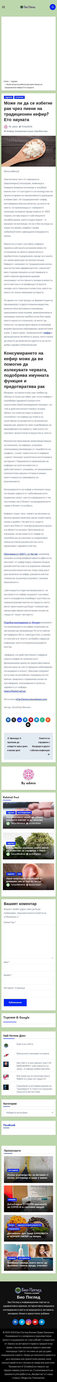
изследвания (24, 812)
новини (12, 1199)
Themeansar (38, 1378)
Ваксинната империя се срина (33, 1053)
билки (11, 1225)
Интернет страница (14, 988)
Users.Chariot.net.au (15, 691)
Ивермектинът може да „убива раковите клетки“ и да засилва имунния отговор (24, 820)
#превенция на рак (24, 131)
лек (19, 874)
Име (6, 962)
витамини (13, 1170)
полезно (19, 97)
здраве (8, 97)
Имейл (8, 975)
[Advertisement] (28, 48)
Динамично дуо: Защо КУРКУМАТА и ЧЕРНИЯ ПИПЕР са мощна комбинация (27, 1236)
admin (15, 127)
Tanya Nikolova (18, 823)
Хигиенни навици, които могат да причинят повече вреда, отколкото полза (28, 1266)
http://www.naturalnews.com (31, 699)
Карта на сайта (25, 1044)
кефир (47, 332)
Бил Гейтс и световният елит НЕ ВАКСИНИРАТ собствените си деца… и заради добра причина (34, 1066)
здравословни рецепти (29, 1225)
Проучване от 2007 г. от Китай (20, 554)
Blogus (25, 1378)
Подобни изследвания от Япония (22, 622)
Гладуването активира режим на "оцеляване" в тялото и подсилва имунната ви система (34, 1089)
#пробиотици (40, 131)
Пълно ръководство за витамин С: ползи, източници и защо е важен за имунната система (28, 1178)
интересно (24, 1258)
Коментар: (10, 922)
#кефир (10, 131)
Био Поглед (28, 1297)
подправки (13, 1229)
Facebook (9, 1125)
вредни (12, 1258)
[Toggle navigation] (3, 7)
